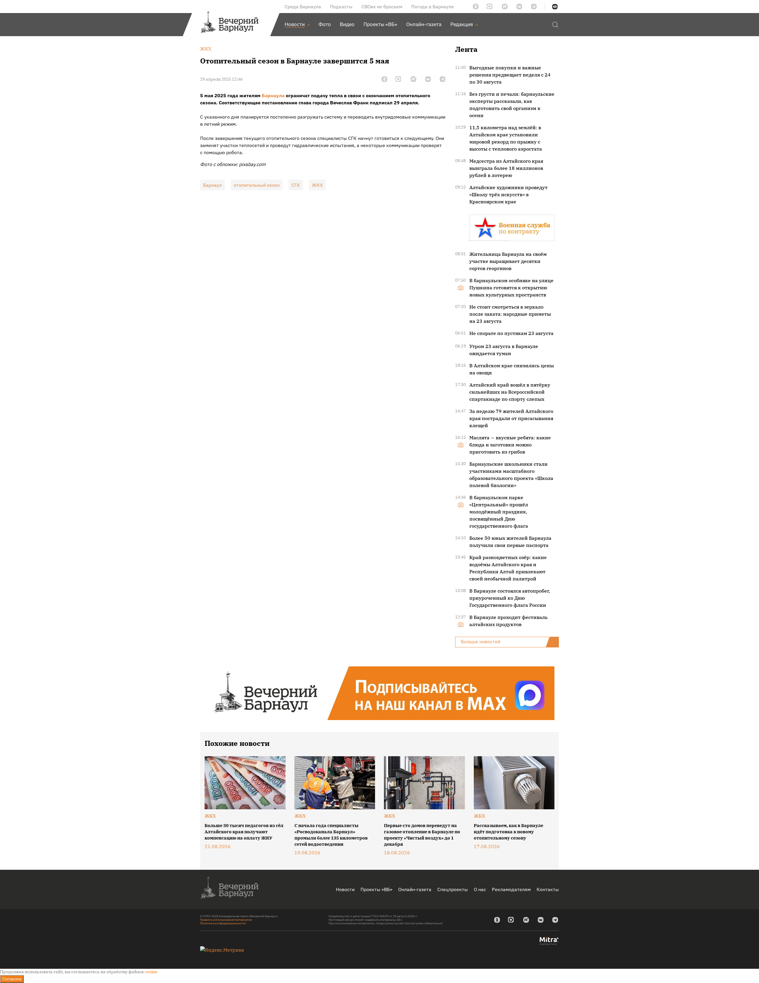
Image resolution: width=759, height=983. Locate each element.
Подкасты (341, 6)
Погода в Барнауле (432, 6)
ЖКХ (317, 185)
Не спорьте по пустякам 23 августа (511, 333)
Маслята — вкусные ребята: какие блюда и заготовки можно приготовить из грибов (510, 445)
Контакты (548, 889)
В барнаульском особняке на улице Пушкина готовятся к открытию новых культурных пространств (511, 287)
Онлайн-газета (414, 889)
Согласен (11, 979)
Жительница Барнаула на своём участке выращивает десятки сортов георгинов (508, 261)
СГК (295, 185)
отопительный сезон (257, 185)
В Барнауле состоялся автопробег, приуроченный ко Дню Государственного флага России (509, 598)
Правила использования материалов (226, 920)
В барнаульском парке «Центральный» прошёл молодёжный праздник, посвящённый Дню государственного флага (498, 511)
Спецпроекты (452, 889)
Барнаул (212, 185)
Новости (345, 889)
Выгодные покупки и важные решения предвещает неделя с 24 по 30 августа (510, 75)
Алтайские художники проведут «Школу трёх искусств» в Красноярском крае (508, 194)
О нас (480, 889)
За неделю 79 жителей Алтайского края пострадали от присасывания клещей (511, 418)
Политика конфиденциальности (223, 923)
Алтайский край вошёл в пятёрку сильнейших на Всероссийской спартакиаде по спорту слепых (509, 392)
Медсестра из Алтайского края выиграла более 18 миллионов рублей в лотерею (506, 168)
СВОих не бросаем (381, 6)
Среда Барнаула (303, 6)
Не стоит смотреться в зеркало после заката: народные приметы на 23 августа (510, 314)
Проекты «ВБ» (376, 889)
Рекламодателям (511, 889)
